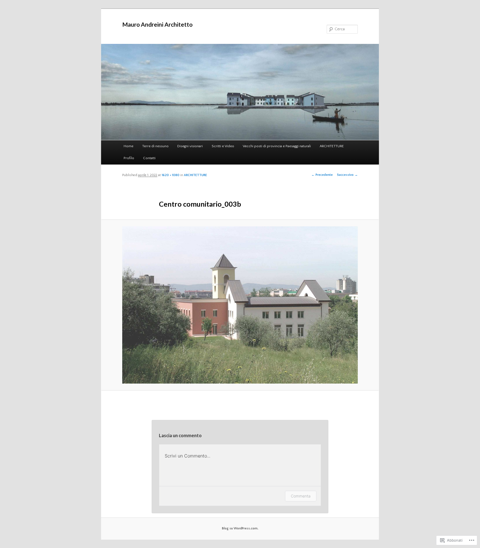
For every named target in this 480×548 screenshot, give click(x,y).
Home (128, 146)
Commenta (301, 496)
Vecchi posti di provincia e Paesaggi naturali (277, 146)
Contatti (149, 158)
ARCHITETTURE (332, 146)
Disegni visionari (190, 146)
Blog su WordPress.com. (240, 528)
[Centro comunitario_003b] (240, 304)
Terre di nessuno (155, 146)
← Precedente (322, 175)
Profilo (129, 158)
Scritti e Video (223, 146)
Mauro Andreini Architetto (157, 24)
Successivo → (347, 175)
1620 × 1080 (170, 175)
